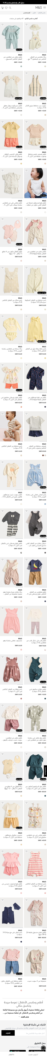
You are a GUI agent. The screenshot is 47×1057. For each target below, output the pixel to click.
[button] (45, 66)
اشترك (8, 1032)
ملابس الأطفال (42, 12)
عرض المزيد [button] (25, 1016)
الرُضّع (34, 12)
